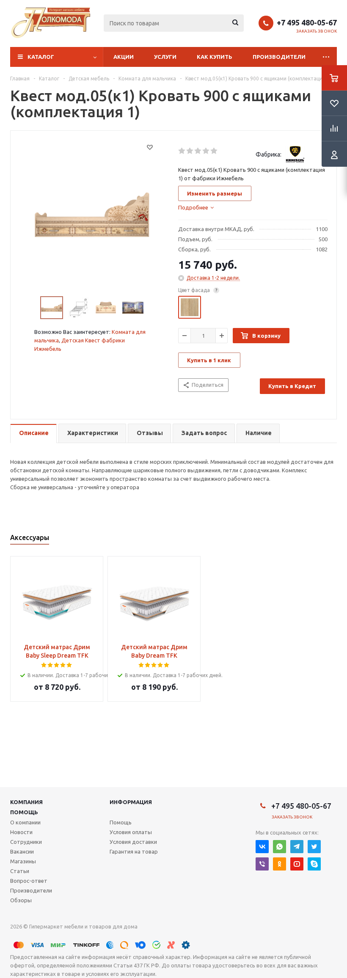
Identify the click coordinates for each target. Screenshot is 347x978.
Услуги (165, 57)
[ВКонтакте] (262, 846)
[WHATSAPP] (279, 846)
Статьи (19, 871)
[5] (214, 151)
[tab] (196, 207)
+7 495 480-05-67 (307, 22)
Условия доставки (133, 842)
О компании (25, 822)
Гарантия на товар (134, 851)
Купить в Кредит (292, 386)
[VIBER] (262, 864)
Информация (131, 802)
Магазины (23, 861)
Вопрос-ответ (28, 881)
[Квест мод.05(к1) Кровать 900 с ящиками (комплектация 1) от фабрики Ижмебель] (92, 214)
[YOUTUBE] (296, 864)
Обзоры (21, 900)
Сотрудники (26, 842)
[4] (206, 151)
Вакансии (22, 851)
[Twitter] (314, 846)
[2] (190, 151)
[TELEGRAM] (296, 846)
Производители (279, 57)
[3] (198, 151)
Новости (21, 832)
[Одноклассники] (279, 864)
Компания (26, 802)
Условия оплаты (131, 832)
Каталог (41, 57)
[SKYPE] (314, 864)
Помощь (24, 812)
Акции (123, 57)
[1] (182, 151)
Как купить (214, 57)
